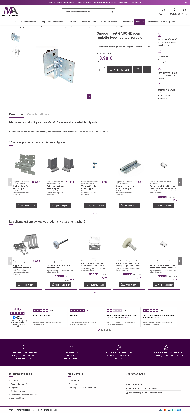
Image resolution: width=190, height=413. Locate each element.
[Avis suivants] (179, 317)
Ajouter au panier (121, 70)
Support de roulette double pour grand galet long (125, 188)
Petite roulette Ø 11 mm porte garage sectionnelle (128, 264)
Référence (101, 53)
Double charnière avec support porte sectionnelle (21, 188)
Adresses (73, 384)
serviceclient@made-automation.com (145, 393)
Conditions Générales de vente (24, 395)
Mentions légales (18, 398)
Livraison (14, 380)
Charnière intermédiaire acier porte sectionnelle (92, 264)
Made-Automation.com (57, 2)
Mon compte (74, 380)
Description (16, 114)
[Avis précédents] (29, 317)
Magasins (15, 387)
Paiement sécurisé (19, 384)
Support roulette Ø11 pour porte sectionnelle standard (163, 187)
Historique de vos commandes (82, 387)
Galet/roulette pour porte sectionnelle (59, 266)
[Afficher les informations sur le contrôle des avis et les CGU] (26, 321)
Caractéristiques (38, 114)
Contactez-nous (18, 391)
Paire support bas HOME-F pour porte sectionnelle (56, 188)
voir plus (126, 317)
